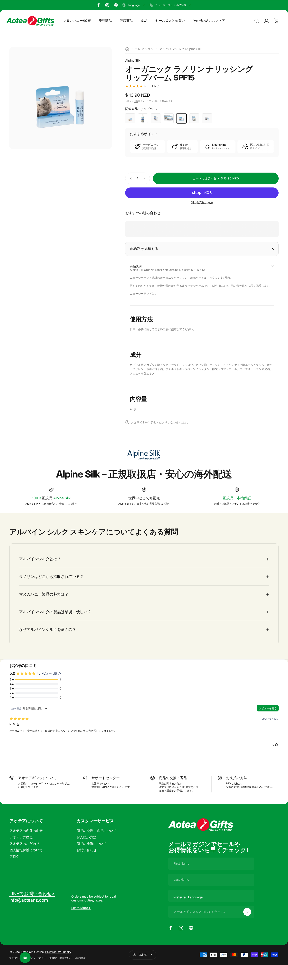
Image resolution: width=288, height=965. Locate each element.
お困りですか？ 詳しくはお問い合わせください (160, 422)
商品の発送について (92, 844)
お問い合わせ (87, 850)
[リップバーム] (181, 118)
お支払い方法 (87, 837)
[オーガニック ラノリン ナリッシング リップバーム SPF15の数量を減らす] (129, 178)
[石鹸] (130, 118)
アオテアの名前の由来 (26, 831)
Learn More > (81, 908)
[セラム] (194, 118)
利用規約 (53, 958)
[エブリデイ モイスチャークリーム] (143, 118)
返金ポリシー (15, 958)
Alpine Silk (132, 60)
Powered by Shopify (58, 951)
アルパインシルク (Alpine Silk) (181, 49)
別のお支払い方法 (202, 202)
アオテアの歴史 (21, 837)
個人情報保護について (26, 850)
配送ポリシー (66, 958)
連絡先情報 (80, 958)
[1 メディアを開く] (60, 98)
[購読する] (247, 912)
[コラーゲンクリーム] (169, 118)
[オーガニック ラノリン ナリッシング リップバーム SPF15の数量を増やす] (145, 178)
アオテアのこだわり (24, 844)
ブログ (14, 856)
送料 (136, 101)
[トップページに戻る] (127, 49)
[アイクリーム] (207, 118)
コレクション (144, 49)
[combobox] (133, 5)
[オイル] (156, 118)
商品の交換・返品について (97, 831)
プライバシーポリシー (35, 958)
